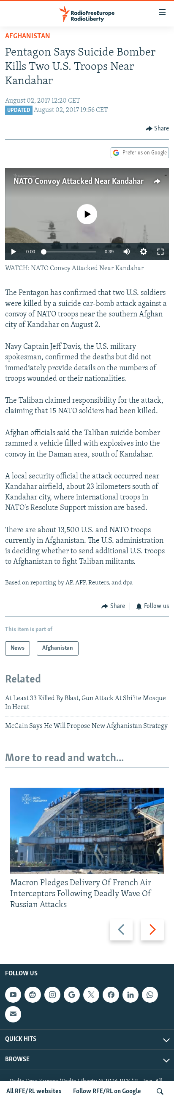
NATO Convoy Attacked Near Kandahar (79, 182)
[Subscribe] (13, 1014)
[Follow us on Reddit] (32, 995)
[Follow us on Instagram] (52, 995)
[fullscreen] (160, 251)
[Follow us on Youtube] (13, 995)
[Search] (160, 1091)
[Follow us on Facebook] (111, 995)
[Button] (157, 128)
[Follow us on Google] (72, 995)
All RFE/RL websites (34, 1091)
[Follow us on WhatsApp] (150, 995)
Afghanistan (27, 36)
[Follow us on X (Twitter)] (91, 995)
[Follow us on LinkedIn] (130, 995)
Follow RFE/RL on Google (107, 1091)
